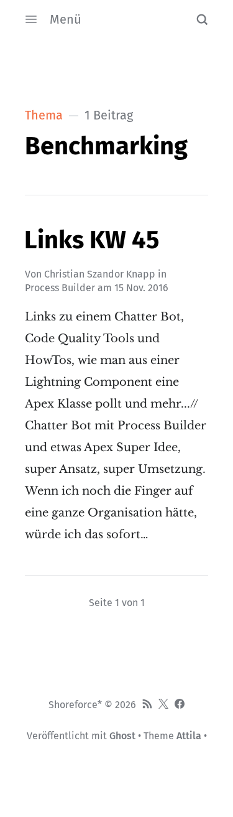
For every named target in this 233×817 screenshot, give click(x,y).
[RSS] (147, 705)
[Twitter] (163, 705)
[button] (202, 19)
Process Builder (60, 288)
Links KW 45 (91, 240)
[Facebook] (180, 705)
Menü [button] (65, 19)
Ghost (122, 736)
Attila (188, 736)
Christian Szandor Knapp (99, 274)
